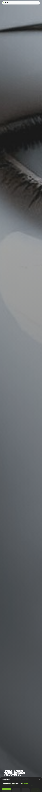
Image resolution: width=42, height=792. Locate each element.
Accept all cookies (6, 789)
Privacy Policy (31, 785)
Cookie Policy (25, 783)
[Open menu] (38, 2)
